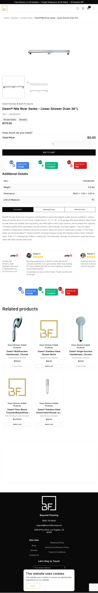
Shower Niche (45, 358)
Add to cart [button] (49, 366)
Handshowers (13, 358)
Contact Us (34, 555)
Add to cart (49, 152)
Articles (34, 550)
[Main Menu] (93, 8)
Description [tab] (18, 209)
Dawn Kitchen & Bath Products (17, 104)
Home (6, 18)
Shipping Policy (57, 542)
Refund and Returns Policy (57, 547)
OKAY (33, 586)
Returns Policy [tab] (80, 209)
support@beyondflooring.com (49, 525)
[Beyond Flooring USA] (5, 8)
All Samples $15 (77, 2)
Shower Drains (27, 18)
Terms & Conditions (57, 552)
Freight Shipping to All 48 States (54, 2)
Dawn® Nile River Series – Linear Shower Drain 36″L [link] (56, 18)
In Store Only (17, 366)
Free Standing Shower (13, 416)
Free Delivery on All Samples (26, 2)
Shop (34, 545)
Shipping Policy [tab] (49, 209)
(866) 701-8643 (49, 521)
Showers (15, 18)
